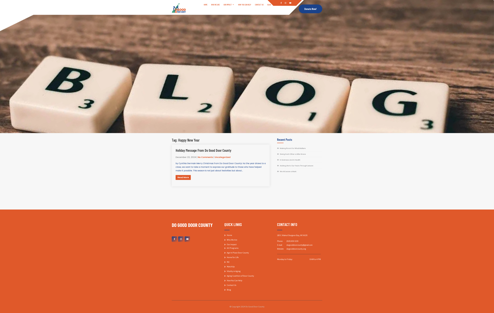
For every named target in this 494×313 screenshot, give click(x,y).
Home (205, 4)
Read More (183, 177)
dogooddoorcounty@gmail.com (299, 245)
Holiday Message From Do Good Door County (203, 150)
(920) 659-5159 (292, 241)
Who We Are (215, 4)
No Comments (205, 157)
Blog (269, 4)
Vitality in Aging (234, 271)
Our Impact (228, 4)
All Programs (233, 248)
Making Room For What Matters (293, 148)
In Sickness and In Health (290, 160)
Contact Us (259, 4)
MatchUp (231, 266)
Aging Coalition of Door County (240, 276)
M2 (228, 262)
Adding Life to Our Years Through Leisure (296, 165)
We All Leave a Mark (288, 171)
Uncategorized (222, 157)
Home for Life (233, 257)
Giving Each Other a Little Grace (293, 154)
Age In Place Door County (238, 252)
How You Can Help (244, 4)
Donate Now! (310, 8)
